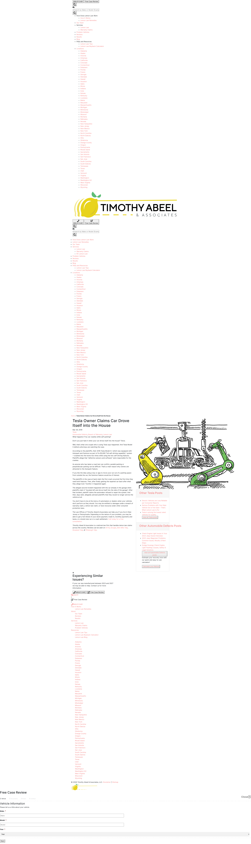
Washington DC (86, 180)
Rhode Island (85, 150)
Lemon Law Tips (86, 44)
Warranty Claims (86, 30)
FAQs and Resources (80, 265)
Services (76, 247)
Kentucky (83, 96)
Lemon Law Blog (81, 637)
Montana (83, 117)
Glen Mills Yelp (122, 528)
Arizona (83, 56)
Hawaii (82, 79)
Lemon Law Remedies (88, 20)
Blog (78, 39)
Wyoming (83, 187)
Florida (82, 70)
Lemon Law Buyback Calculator (92, 46)
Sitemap (115, 782)
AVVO (108, 528)
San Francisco (85, 157)
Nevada (83, 121)
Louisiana (83, 98)
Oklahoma (84, 140)
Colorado (83, 63)
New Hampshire (86, 124)
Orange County (86, 143)
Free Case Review (97, 592)
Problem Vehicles (82, 32)
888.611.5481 (78, 604)
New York (84, 131)
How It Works (85, 18)
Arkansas (83, 58)
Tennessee (84, 166)
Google (113, 528)
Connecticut (84, 65)
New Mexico (85, 128)
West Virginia (85, 183)
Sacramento (84, 152)
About (73, 611)
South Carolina (85, 161)
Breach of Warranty (95, 434)
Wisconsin (84, 185)
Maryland (83, 103)
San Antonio (84, 154)
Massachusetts (85, 105)
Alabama (83, 51)
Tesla (74, 432)
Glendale (83, 77)
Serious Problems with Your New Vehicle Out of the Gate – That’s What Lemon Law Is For (154, 507)
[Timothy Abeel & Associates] (125, 204)
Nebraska (83, 119)
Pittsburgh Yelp (91, 530)
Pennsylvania (85, 147)
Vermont (83, 173)
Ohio (82, 138)
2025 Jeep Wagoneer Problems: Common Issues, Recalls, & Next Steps (154, 540)
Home (73, 416)
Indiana (83, 89)
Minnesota (84, 110)
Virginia (83, 175)
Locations (80, 49)
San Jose (83, 159)
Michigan (83, 107)
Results (79, 37)
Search (75, 595)
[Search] (75, 226)
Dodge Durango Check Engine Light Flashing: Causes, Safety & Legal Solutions (154, 547)
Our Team (80, 23)
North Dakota (85, 136)
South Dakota (85, 164)
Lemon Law (84, 27)
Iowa (82, 91)
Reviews (79, 34)
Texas (82, 168)
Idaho (82, 84)
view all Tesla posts (150, 517)
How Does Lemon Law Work (83, 240)
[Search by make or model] (75, 4)
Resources (75, 630)
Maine (82, 100)
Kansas (83, 93)
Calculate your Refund (151, 566)
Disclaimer (107, 782)
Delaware (83, 67)
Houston (83, 81)
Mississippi (84, 112)
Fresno (82, 72)
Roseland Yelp (78, 530)
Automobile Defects (80, 434)
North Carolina (85, 133)
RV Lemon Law (82, 254)
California (84, 60)
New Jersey (84, 126)
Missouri (83, 114)
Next (2, 841)
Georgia (83, 74)
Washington (84, 178)
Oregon (83, 145)
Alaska (82, 53)
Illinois (82, 86)
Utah (82, 171)
